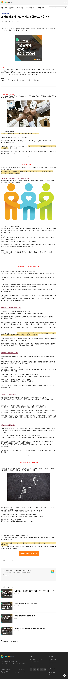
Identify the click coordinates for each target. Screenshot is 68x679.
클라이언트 (30, 12)
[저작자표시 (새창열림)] (15, 560)
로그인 (65, 2)
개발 (20, 12)
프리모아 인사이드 (9, 8)
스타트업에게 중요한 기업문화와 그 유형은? (25, 17)
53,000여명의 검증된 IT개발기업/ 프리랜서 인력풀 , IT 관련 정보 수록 (16, 572)
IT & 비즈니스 (20, 8)
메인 (2, 8)
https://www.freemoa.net (36, 659)
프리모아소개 (10, 12)
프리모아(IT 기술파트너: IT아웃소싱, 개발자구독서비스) (17, 570)
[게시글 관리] (8, 561)
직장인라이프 (42, 12)
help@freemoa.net (34, 661)
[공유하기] (6, 561)
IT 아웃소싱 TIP (30, 8)
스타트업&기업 (40, 8)
